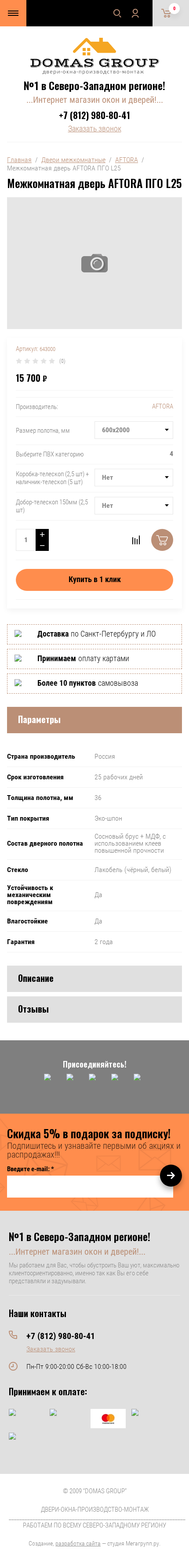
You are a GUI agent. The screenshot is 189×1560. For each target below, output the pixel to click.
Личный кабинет (135, 13)
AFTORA (126, 160)
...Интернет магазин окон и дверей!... (94, 99)
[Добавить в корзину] (162, 540)
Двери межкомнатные (73, 160)
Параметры (39, 719)
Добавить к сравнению (136, 540)
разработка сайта (78, 1543)
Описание (36, 978)
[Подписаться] (171, 1176)
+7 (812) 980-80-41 (94, 115)
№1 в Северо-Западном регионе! (94, 85)
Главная (19, 160)
